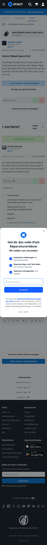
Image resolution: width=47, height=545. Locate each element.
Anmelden (23, 290)
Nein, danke (23, 312)
